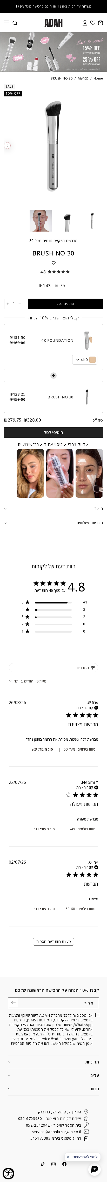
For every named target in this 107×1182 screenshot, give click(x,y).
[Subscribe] (13, 1002)
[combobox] (27, 681)
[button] (6, 22)
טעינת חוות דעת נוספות (53, 941)
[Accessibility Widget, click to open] (8, 1173)
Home (98, 78)
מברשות (83, 78)
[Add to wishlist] (53, 263)
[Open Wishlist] (92, 22)
